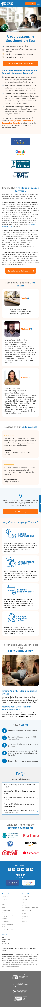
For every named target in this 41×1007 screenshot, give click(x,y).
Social (3, 907)
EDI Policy (4, 927)
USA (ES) (24, 905)
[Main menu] (38, 3)
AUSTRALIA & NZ (26, 910)
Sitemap (4, 918)
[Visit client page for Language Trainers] (20, 992)
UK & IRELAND (26, 896)
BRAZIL (24, 913)
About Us (4, 899)
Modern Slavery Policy (8, 930)
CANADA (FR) (34, 908)
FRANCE (24, 902)
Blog (3, 904)
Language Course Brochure (9, 916)
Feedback (4, 913)
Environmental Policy (8, 924)
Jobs (3, 902)
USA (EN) (24, 899)
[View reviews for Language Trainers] (20, 999)
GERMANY (25, 916)
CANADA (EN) (26, 908)
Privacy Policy (5, 921)
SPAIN (23, 919)
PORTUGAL (25, 922)
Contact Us (5, 896)
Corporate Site (6, 910)
